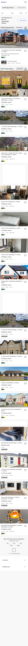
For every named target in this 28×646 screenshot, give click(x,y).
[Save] (26, 13)
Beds (12, 13)
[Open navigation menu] (25, 2)
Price (2, 13)
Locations (5, 560)
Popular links (6, 567)
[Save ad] (25, 50)
